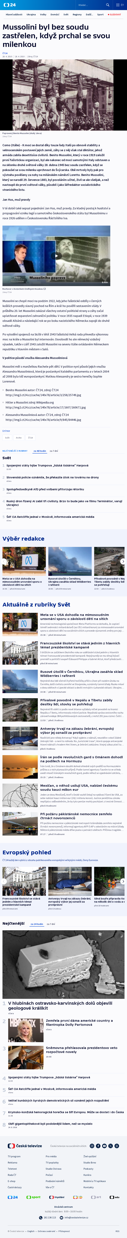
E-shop (11, 1181)
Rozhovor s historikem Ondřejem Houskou (22, 288)
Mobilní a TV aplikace (94, 1181)
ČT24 (4, 53)
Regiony (77, 14)
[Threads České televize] (116, 1145)
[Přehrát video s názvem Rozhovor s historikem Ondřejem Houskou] (56, 256)
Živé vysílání (89, 1156)
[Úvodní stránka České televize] (25, 1145)
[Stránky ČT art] (96, 1197)
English (31, 1231)
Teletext (12, 1168)
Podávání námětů (55, 1181)
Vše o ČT (50, 1187)
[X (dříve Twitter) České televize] (110, 1145)
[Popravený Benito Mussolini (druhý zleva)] (63, 95)
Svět (66, 14)
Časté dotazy (15, 1187)
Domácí (55, 14)
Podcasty (88, 1168)
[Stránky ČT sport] (33, 1197)
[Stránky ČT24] (13, 1197)
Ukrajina (31, 14)
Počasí (49, 1174)
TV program (14, 1156)
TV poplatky (52, 1162)
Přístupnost (64, 1231)
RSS (117, 1231)
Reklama (12, 1162)
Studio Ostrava (53, 1168)
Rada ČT (12, 1174)
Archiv (19, 437)
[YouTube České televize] (104, 1145)
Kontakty (88, 1187)
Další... (89, 14)
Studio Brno (89, 1162)
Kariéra (87, 1174)
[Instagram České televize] (92, 1145)
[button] (56, 256)
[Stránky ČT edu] (114, 1197)
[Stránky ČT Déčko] (77, 1197)
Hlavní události (14, 14)
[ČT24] (10, 5)
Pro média (51, 1156)
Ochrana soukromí (46, 1231)
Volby (43, 14)
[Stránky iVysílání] (56, 1197)
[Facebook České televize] (98, 1145)
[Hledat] (108, 5)
